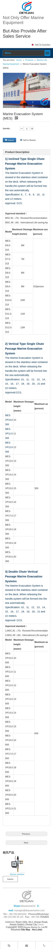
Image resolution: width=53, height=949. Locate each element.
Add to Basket (29, 140)
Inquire (11, 140)
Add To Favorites (42, 44)
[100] (27, 7)
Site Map (25, 929)
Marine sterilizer (17, 874)
